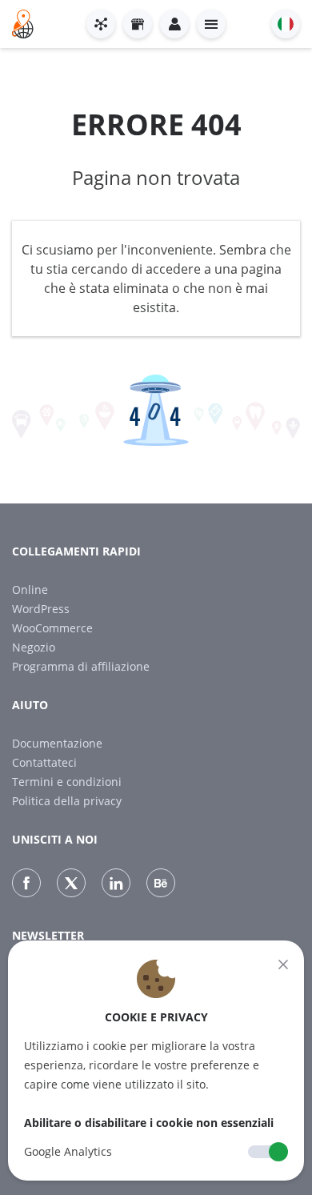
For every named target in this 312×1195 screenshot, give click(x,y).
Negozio (33, 647)
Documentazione (57, 743)
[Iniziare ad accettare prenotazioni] (100, 24)
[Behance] (160, 882)
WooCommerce (52, 628)
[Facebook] (26, 882)
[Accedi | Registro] (174, 24)
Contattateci (44, 762)
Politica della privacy (67, 800)
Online (30, 589)
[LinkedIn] (116, 882)
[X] (71, 882)
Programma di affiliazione (81, 666)
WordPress (41, 608)
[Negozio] (137, 24)
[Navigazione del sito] (211, 24)
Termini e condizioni (67, 781)
